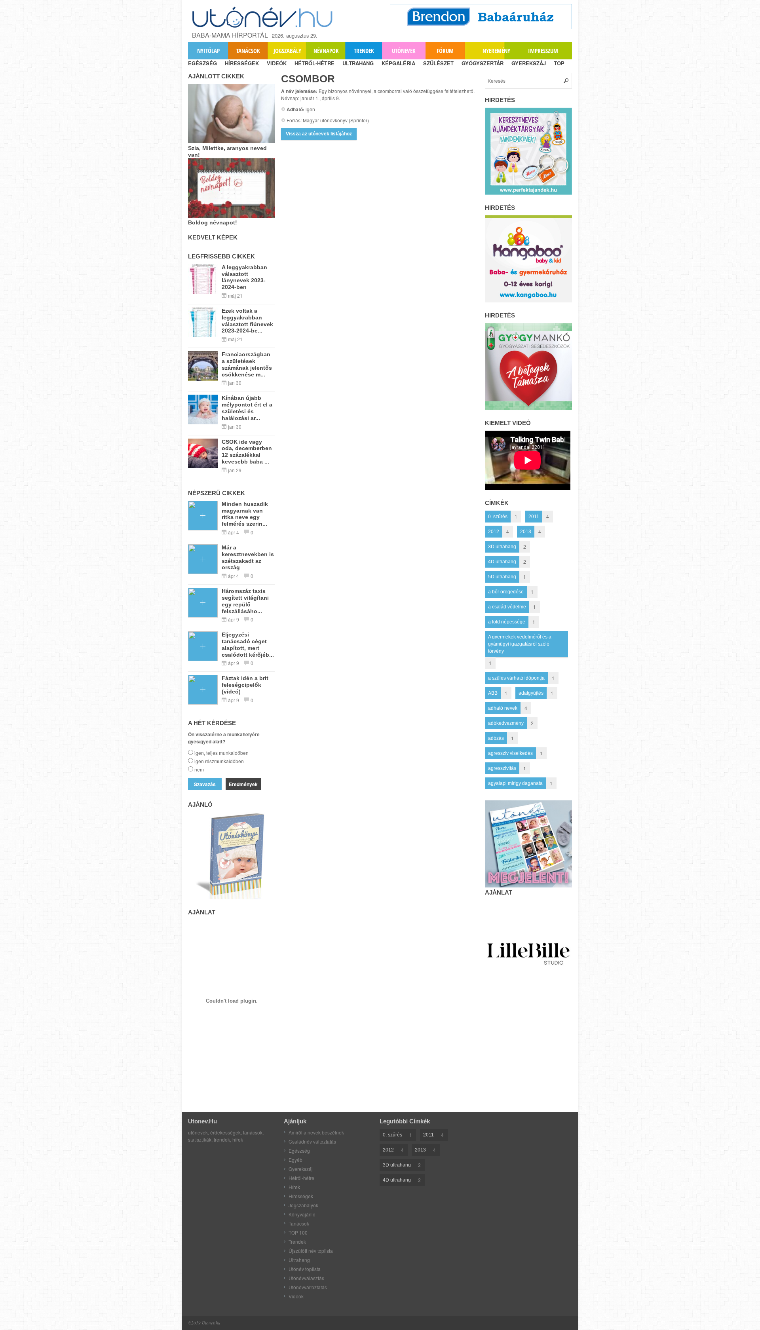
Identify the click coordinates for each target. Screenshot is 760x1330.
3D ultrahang (502, 546)
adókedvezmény (506, 723)
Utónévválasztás (306, 1278)
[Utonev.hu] (263, 17)
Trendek (364, 51)
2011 (533, 516)
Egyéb (295, 1159)
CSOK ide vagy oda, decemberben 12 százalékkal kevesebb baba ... (247, 452)
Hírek (294, 1187)
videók (277, 63)
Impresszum (543, 51)
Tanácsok (248, 51)
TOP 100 (298, 1232)
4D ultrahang (502, 561)
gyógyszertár (483, 63)
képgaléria (398, 63)
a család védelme (507, 607)
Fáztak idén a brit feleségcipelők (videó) (245, 685)
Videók (296, 1296)
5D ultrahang (502, 577)
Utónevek (404, 51)
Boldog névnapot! (212, 222)
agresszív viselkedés (510, 753)
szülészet (438, 63)
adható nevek (502, 708)
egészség (202, 63)
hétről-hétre (314, 63)
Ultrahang (299, 1259)
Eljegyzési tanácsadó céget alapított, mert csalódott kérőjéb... (248, 644)
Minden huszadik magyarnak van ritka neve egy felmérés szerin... (245, 514)
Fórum (445, 51)
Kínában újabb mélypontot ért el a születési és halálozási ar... (247, 408)
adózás (496, 738)
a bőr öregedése (506, 592)
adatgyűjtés (531, 693)
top (559, 63)
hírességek (242, 63)
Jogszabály (287, 51)
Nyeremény (496, 51)
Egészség (299, 1150)
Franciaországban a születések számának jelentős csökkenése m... (247, 364)
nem (199, 769)
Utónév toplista (305, 1268)
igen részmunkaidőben (219, 761)
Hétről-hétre (301, 1177)
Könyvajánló (302, 1214)
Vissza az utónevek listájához (319, 134)
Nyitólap (208, 51)
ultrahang (358, 63)
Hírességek (301, 1196)
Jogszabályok (303, 1205)
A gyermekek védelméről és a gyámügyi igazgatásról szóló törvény (519, 644)
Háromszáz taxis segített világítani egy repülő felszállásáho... (245, 601)
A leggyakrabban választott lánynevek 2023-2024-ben (244, 277)
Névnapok (326, 51)
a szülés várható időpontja (516, 678)
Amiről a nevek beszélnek (316, 1132)
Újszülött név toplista (311, 1250)
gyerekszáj (528, 63)
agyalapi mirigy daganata (515, 783)
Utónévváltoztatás (308, 1287)
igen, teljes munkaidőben (221, 752)
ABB (493, 693)
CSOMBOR (308, 79)
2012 (493, 531)
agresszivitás (502, 768)
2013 (525, 531)
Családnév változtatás (312, 1141)
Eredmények (243, 784)
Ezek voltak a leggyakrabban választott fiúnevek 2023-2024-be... (247, 321)
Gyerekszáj (301, 1168)
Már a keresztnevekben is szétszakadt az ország (248, 557)
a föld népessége (506, 622)
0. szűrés (497, 516)
